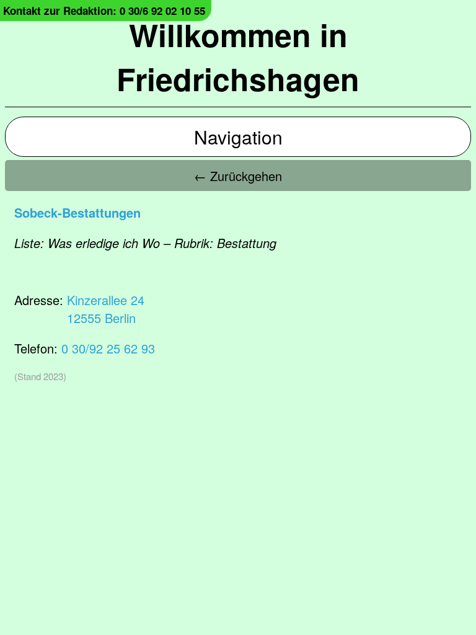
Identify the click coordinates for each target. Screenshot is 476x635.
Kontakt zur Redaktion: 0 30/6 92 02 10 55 (104, 10)
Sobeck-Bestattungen (77, 212)
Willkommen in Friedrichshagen (238, 56)
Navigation (238, 136)
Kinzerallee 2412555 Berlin (105, 309)
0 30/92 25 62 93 (108, 348)
